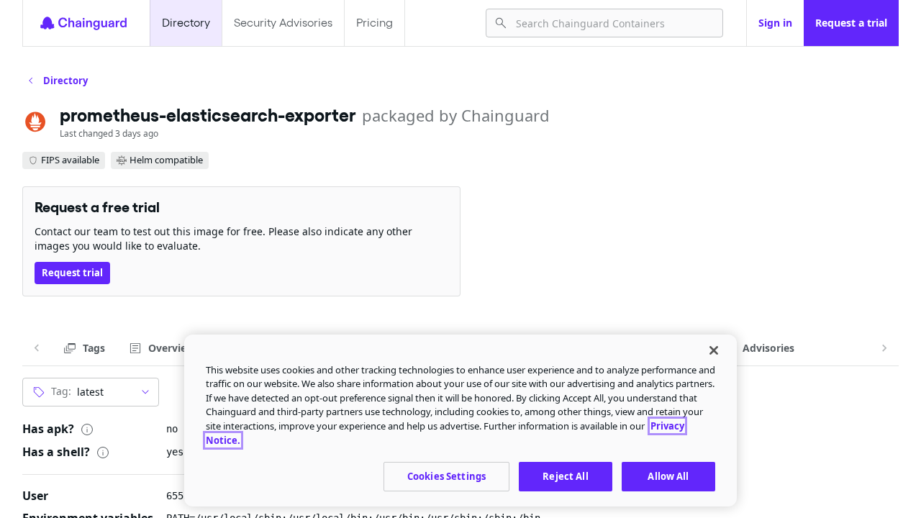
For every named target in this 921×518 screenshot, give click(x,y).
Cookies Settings (446, 476)
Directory (186, 22)
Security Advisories (283, 22)
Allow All (668, 476)
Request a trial (851, 22)
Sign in (775, 22)
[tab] (84, 348)
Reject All (565, 476)
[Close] (714, 350)
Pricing (374, 22)
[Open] (145, 392)
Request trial (72, 272)
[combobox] (613, 23)
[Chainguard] (83, 23)
